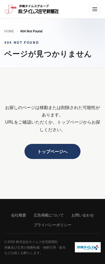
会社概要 (18, 215)
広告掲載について (49, 215)
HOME (9, 31)
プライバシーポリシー (52, 224)
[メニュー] (95, 9)
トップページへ (52, 151)
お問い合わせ (82, 215)
